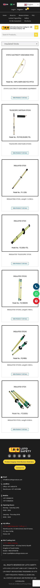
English (30, 4)
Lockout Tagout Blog (15, 18)
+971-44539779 (12, 487)
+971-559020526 (8, 501)
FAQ (33, 15)
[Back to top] (34, 582)
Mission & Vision (24, 15)
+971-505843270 (8, 498)
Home (5, 15)
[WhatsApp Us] (36, 293)
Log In (13, 9)
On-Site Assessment (15, 21)
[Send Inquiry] (36, 301)
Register (20, 9)
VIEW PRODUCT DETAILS (20, 97)
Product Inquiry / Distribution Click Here (19, 462)
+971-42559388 (16, 489)
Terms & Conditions (15, 584)
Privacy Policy (27, 584)
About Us (12, 15)
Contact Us (20, 468)
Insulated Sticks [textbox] (20, 43)
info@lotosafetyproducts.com (12, 480)
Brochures (28, 21)
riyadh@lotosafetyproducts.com (17, 553)
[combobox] (20, 44)
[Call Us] (36, 286)
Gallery (26, 18)
